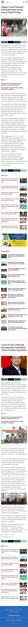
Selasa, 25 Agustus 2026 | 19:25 (8, 189)
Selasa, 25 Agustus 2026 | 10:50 (8, 202)
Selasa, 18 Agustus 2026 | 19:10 (15, 311)
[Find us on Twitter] (14, 623)
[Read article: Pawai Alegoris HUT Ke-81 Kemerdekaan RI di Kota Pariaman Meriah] (4, 310)
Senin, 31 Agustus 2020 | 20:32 (8, 16)
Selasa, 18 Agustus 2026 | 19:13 (8, 223)
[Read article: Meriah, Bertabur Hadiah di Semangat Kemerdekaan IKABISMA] (23, 194)
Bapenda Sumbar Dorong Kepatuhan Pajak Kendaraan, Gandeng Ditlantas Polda (10, 180)
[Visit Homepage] (6, 2)
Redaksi (7, 609)
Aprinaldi (6, 534)
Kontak (12, 609)
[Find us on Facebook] (12, 623)
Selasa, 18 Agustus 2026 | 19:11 (8, 229)
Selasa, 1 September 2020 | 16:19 (8, 354)
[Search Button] (23, 2)
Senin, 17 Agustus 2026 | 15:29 (14, 324)
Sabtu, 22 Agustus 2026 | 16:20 (8, 209)
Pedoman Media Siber (14, 611)
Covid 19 (12, 534)
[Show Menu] (26, 2)
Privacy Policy (18, 609)
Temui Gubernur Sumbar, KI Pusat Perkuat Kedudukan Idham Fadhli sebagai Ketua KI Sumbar (17, 328)
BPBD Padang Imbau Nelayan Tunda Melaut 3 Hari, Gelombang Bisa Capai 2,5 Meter (9, 206)
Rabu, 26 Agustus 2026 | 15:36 (8, 183)
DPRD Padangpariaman (7, 536)
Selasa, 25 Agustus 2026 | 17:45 (15, 271)
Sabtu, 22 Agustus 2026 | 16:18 (8, 215)
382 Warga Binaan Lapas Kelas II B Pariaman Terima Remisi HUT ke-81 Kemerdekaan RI (9, 220)
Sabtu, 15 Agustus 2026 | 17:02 (15, 331)
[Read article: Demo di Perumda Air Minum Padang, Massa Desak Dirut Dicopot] (23, 200)
